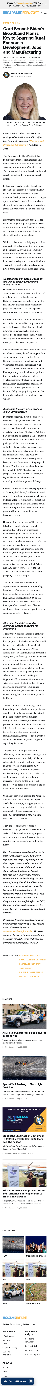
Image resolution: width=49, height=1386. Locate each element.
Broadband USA (31, 1350)
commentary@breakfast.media (18, 931)
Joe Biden (34, 976)
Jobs (5, 1376)
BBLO (37, 956)
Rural (22, 960)
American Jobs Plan (36, 960)
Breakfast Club (30, 1346)
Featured (23, 976)
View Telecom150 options (15, 1381)
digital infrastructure (31, 972)
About (5, 1367)
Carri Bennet (25, 968)
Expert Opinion (11, 23)
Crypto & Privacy (10, 1347)
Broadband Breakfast (21, 73)
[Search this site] (41, 13)
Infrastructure (8, 1336)
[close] (46, 4)
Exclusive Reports (32, 1354)
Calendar (6, 1372)
